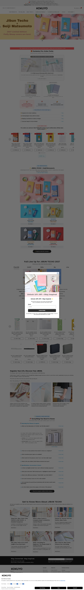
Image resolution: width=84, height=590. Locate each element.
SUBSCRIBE (42, 310)
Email (29, 304)
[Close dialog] (58, 273)
